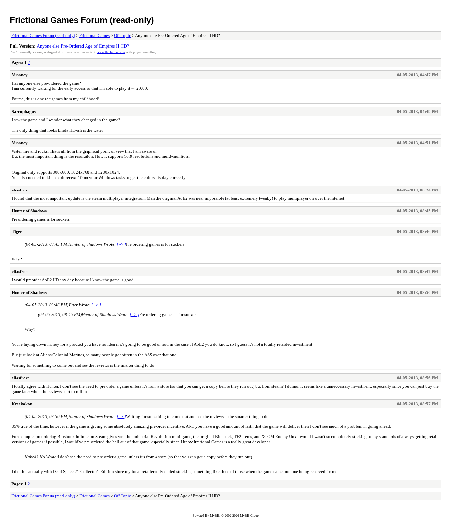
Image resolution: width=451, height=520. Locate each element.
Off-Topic (122, 35)
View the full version (111, 52)
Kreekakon (22, 403)
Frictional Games (94, 35)
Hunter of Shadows (29, 210)
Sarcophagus (24, 111)
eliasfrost (20, 190)
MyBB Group (249, 515)
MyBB (214, 515)
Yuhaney (20, 74)
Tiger (17, 231)
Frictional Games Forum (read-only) (82, 20)
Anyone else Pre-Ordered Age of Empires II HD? (83, 46)
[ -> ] (121, 244)
